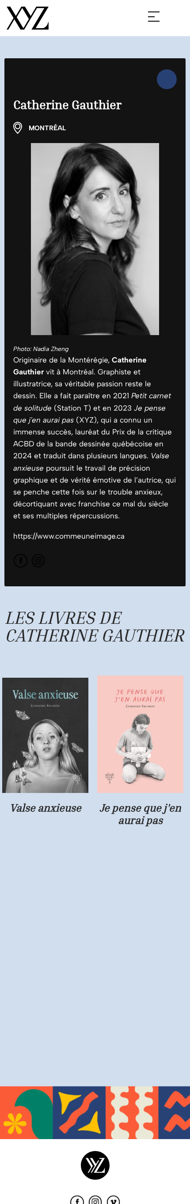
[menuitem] (167, 79)
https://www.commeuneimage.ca (69, 536)
